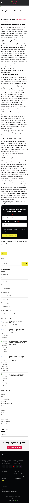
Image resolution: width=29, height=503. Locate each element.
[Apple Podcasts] (20, 466)
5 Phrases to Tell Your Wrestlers (16, 322)
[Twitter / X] (7, 466)
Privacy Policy (10, 231)
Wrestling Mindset (21, 19)
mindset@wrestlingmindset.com (9, 491)
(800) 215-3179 (6, 489)
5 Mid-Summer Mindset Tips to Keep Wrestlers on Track (18, 342)
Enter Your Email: (8, 215)
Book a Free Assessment (14, 447)
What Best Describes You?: (11, 221)
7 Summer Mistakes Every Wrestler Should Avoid (17, 374)
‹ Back (4, 253)
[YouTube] (14, 466)
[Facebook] (3, 466)
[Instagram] (10, 466)
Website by (12, 500)
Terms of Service (19, 231)
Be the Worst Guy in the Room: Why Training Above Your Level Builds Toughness (18, 358)
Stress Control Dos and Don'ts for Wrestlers (16, 330)
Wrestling (5, 21)
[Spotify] (17, 466)
